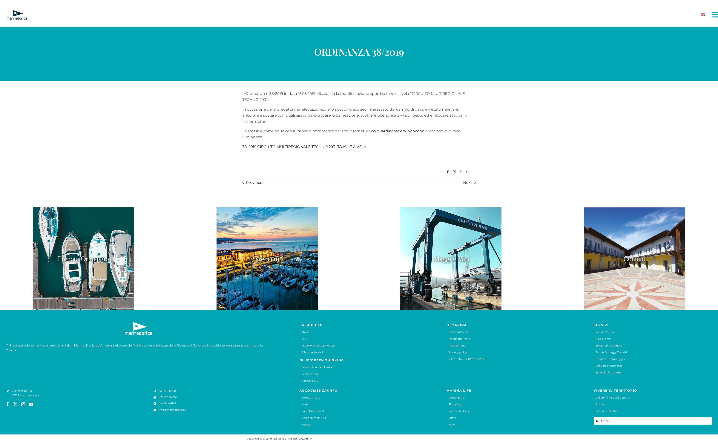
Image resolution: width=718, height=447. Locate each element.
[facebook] (8, 404)
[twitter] (15, 404)
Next (467, 182)
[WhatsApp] (461, 171)
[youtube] (31, 404)
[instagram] (23, 404)
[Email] (467, 171)
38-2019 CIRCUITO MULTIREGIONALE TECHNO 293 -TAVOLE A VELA (304, 147)
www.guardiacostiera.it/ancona (395, 131)
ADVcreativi (305, 438)
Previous (254, 182)
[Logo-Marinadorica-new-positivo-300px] (17, 11)
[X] (454, 171)
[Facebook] (447, 171)
